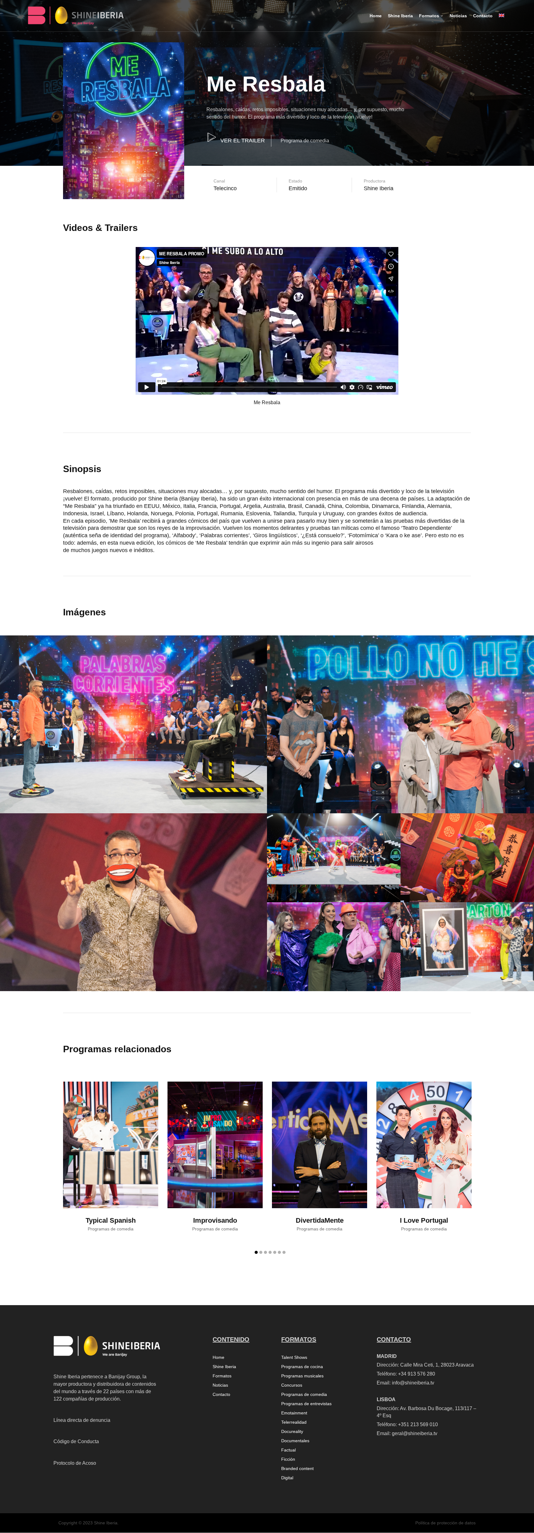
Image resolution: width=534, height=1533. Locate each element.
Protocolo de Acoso (74, 1463)
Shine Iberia (224, 1366)
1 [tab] (256, 1252)
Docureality (292, 1431)
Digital (287, 1478)
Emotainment (294, 1413)
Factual (288, 1450)
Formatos (222, 1376)
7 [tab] (284, 1252)
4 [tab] (270, 1252)
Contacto (221, 1394)
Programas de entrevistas (306, 1403)
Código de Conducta (76, 1441)
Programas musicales (302, 1376)
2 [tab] (260, 1252)
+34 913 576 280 (416, 1373)
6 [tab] (279, 1252)
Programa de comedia (305, 140)
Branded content (297, 1468)
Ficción (288, 1459)
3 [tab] (265, 1252)
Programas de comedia (304, 1394)
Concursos (291, 1385)
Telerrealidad (294, 1422)
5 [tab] (274, 1252)
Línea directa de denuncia (81, 1420)
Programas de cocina (302, 1366)
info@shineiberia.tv (413, 1382)
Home (218, 1357)
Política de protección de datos (445, 1522)
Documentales (295, 1441)
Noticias (220, 1385)
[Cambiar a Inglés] (501, 20)
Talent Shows (294, 1357)
